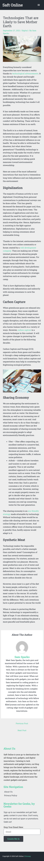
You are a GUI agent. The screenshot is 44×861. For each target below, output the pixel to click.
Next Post (22, 730)
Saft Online (12, 5)
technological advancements (25, 73)
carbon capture (24, 330)
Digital (25, 30)
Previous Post (22, 723)
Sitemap (28, 856)
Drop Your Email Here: (13, 827)
